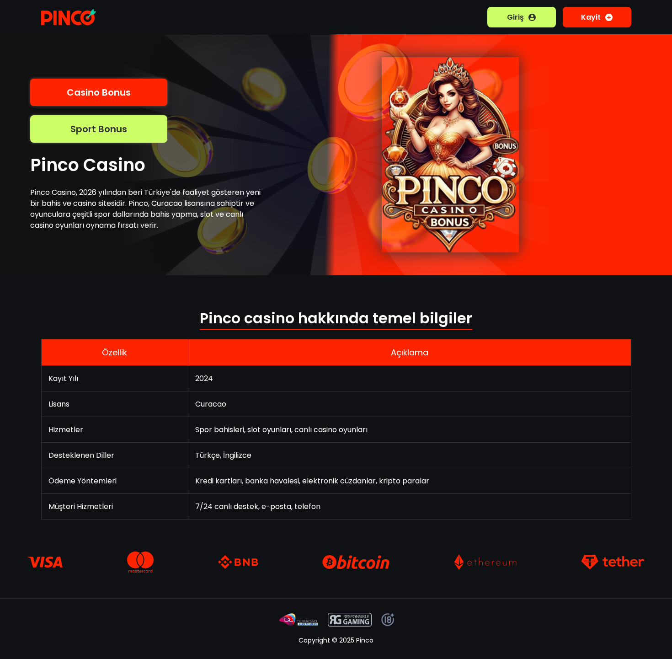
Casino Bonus (99, 92)
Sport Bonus (98, 129)
